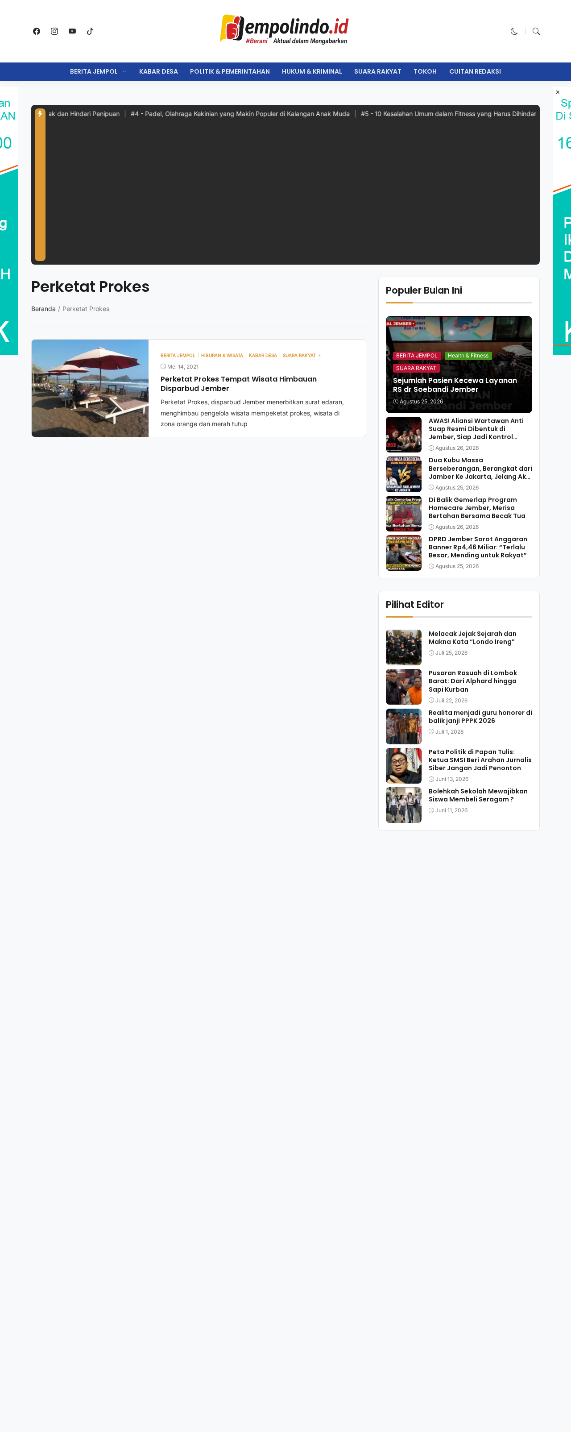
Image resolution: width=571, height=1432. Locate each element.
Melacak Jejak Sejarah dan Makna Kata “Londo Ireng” (473, 637)
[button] (514, 31)
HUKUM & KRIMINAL (312, 71)
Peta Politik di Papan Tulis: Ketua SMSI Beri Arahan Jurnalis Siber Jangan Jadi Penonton (480, 759)
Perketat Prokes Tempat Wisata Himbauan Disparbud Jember (239, 384)
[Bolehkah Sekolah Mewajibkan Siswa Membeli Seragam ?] (404, 816)
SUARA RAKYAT (377, 71)
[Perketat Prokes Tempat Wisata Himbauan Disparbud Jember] (90, 430)
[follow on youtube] (72, 31)
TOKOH (425, 71)
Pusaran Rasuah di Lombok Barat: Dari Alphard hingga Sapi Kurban (473, 680)
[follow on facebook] (36, 31)
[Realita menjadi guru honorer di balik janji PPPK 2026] (404, 738)
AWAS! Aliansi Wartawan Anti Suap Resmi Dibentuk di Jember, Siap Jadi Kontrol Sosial (476, 433)
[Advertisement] (292, 194)
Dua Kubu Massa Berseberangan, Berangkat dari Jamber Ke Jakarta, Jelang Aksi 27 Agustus (480, 473)
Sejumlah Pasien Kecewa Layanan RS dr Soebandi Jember (455, 385)
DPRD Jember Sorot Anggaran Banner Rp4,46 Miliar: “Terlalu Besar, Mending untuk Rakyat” (478, 547)
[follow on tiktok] (90, 31)
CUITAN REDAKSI (475, 71)
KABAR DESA (158, 71)
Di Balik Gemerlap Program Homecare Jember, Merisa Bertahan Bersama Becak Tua (477, 507)
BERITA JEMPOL (94, 71)
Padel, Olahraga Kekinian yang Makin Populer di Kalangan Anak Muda (214, 113)
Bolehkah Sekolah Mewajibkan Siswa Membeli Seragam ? (478, 795)
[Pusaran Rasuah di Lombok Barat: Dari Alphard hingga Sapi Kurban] (404, 698)
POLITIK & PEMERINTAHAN (230, 71)
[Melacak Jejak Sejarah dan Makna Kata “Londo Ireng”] (404, 659)
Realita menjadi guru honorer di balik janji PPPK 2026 (480, 716)
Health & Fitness (468, 356)
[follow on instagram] (54, 31)
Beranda (43, 308)
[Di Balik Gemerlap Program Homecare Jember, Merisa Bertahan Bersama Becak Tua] (404, 525)
